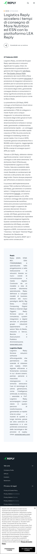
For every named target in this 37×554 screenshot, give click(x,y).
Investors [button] (6, 477)
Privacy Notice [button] (12, 494)
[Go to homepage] (10, 3)
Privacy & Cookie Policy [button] (11, 490)
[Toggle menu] (34, 3)
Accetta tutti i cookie (27, 549)
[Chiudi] (35, 508)
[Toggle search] (28, 3)
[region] (18, 530)
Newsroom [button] (7, 480)
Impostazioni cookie (9, 549)
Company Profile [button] (9, 470)
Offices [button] (6, 473)
